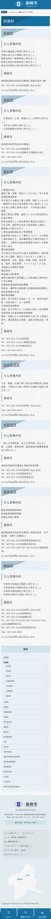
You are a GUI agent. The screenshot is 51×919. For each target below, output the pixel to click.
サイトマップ (27, 833)
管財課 (8, 100)
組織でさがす (22, 12)
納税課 (8, 566)
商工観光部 (8, 722)
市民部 (6, 702)
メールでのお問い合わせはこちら (18, 90)
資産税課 (10, 492)
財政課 (8, 33)
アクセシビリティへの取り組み (16, 846)
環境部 (6, 717)
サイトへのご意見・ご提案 (14, 850)
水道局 (6, 777)
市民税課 (10, 425)
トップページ (12, 12)
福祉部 (6, 707)
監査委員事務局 (9, 762)
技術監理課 (12, 365)
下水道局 (7, 782)
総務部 (6, 657)
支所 (5, 742)
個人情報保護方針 (11, 842)
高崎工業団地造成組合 (12, 787)
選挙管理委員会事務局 (12, 757)
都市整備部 (8, 737)
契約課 (8, 171)
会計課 (6, 747)
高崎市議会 (8, 752)
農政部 (6, 727)
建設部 (6, 732)
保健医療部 (8, 712)
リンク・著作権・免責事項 (14, 837)
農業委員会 (8, 767)
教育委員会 (8, 772)
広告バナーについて (12, 854)
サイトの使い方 (10, 833)
